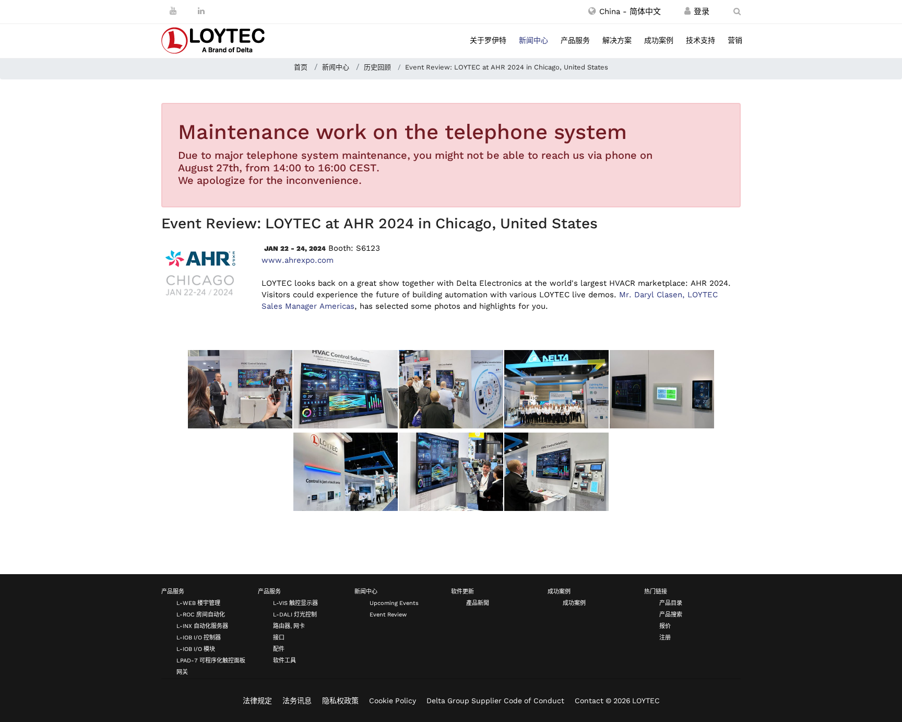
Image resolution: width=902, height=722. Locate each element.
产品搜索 (670, 614)
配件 (278, 649)
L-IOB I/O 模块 (195, 649)
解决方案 (617, 40)
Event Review (388, 614)
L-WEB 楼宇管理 (198, 603)
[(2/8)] (345, 389)
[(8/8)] (556, 472)
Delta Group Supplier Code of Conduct (495, 700)
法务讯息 (297, 700)
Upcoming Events (394, 603)
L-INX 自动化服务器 (202, 626)
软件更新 (462, 591)
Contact (589, 700)
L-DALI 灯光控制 (295, 614)
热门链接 (655, 591)
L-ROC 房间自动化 (200, 614)
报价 (665, 626)
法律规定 (257, 700)
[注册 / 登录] (687, 11)
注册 (665, 637)
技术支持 (700, 40)
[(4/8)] (556, 389)
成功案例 (658, 40)
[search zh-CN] (737, 11)
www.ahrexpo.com (298, 260)
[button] (624, 11)
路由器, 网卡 (289, 626)
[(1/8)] (240, 389)
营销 (735, 40)
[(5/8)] (662, 389)
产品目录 (670, 603)
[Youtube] (173, 11)
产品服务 (575, 40)
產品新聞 (477, 603)
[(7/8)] (451, 472)
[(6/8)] (345, 472)
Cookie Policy (392, 700)
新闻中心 (533, 40)
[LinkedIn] (201, 11)
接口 (278, 637)
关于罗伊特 (488, 40)
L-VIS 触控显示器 (295, 603)
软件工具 (284, 660)
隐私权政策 (340, 700)
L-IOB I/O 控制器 (198, 637)
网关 (182, 672)
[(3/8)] (451, 389)
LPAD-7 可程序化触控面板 (210, 660)
